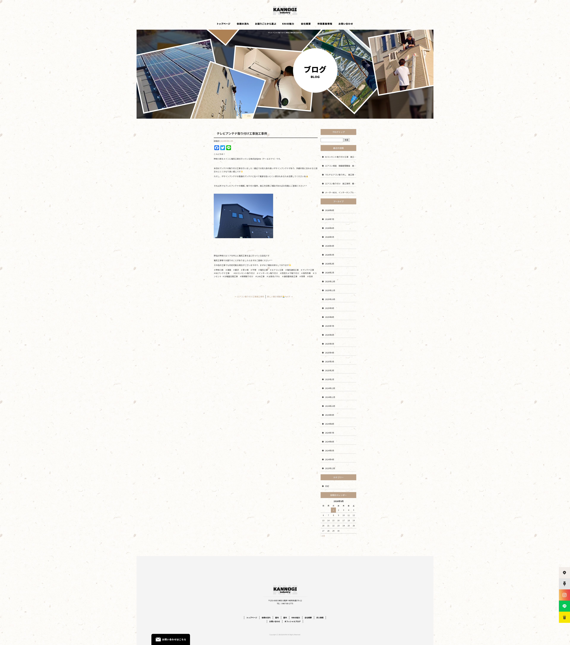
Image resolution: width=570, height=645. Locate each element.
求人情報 (325, 24)
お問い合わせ (345, 24)
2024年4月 (329, 459)
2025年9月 (329, 308)
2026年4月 (329, 245)
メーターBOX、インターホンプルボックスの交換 (340, 192)
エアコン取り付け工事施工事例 (249, 296)
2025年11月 (330, 290)
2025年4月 (329, 352)
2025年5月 (329, 343)
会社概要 (306, 24)
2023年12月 (330, 468)
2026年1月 (329, 272)
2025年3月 (329, 361)
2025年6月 (329, 334)
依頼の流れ (242, 24)
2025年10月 (330, 299)
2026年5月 (329, 237)
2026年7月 (329, 219)
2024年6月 (329, 441)
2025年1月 (329, 379)
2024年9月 (329, 414)
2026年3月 (329, 254)
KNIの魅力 (288, 24)
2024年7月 (329, 432)
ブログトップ (338, 132)
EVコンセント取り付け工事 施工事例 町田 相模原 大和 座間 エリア (340, 156)
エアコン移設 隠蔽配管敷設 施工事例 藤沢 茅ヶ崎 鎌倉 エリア (340, 165)
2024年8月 (329, 423)
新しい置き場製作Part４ (280, 296)
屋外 (285, 617)
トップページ (223, 24)
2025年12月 (330, 281)
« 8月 (323, 536)
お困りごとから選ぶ (265, 24)
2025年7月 (329, 326)
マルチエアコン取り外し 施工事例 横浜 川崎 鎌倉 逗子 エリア (340, 174)
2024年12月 (330, 388)
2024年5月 (329, 450)
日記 (327, 486)
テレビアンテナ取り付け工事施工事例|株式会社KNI (285, 32)
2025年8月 (329, 317)
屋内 (277, 617)
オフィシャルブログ (293, 621)
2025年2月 (329, 370)
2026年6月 (329, 228)
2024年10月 (330, 406)
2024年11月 (330, 397)
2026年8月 (329, 210)
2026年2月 (329, 263)
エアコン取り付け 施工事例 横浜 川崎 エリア (340, 183)
